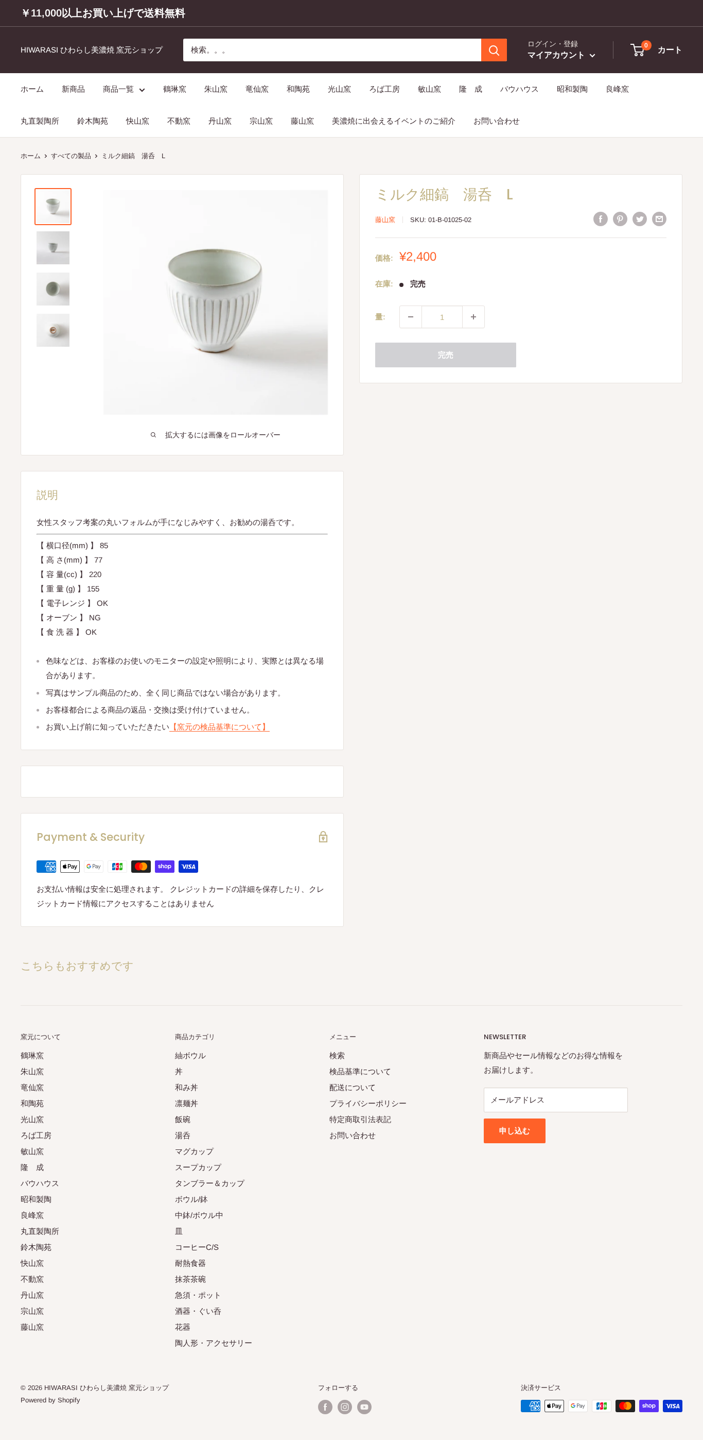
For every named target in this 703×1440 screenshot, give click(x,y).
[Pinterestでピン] (620, 218)
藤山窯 (302, 121)
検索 (337, 1055)
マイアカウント (557, 55)
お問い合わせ (496, 121)
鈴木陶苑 (92, 121)
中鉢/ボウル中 (199, 1215)
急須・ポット (198, 1295)
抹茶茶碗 (190, 1279)
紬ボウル (190, 1055)
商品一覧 (118, 88)
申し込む (514, 1130)
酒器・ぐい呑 (198, 1311)
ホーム (32, 88)
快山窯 (137, 121)
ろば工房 (384, 88)
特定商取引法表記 (360, 1119)
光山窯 (339, 88)
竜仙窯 (257, 88)
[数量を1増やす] (473, 317)
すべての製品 (71, 156)
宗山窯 (261, 121)
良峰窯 (617, 88)
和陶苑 (298, 88)
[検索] (494, 50)
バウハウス (519, 88)
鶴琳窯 (174, 88)
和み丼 (186, 1087)
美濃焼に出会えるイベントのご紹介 (393, 121)
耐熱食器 (190, 1263)
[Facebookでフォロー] (325, 1407)
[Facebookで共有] (600, 218)
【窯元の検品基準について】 (219, 726)
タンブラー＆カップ (209, 1183)
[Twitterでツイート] (639, 218)
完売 (445, 354)
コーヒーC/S (197, 1247)
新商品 (73, 88)
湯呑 (182, 1135)
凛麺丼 (186, 1103)
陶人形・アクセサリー (213, 1343)
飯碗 (182, 1119)
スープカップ (198, 1167)
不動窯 (178, 121)
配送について (352, 1087)
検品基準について (360, 1071)
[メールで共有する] (659, 218)
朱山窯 (215, 88)
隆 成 (470, 88)
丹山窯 (220, 121)
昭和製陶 (572, 88)
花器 (182, 1327)
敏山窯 (429, 88)
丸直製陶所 (40, 121)
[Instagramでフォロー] (345, 1407)
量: (380, 316)
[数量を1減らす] (410, 317)
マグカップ (194, 1151)
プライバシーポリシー (368, 1103)
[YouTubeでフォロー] (364, 1407)
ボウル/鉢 (191, 1199)
